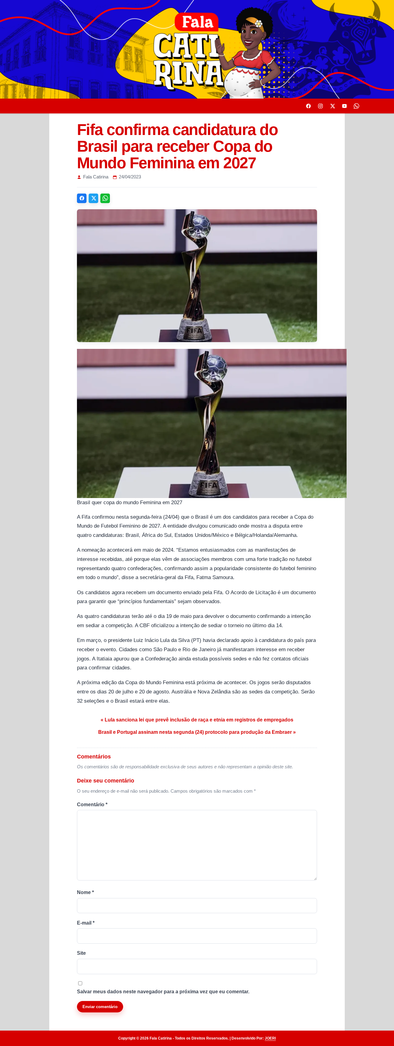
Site (81, 953)
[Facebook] (308, 106)
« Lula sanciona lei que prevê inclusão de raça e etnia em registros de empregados (197, 719)
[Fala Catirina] (197, 49)
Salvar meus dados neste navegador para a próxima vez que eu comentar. (163, 991)
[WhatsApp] (105, 198)
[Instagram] (320, 106)
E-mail (85, 922)
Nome (85, 892)
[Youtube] (344, 106)
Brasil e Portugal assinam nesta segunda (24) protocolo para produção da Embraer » (197, 732)
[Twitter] (332, 106)
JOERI (270, 1038)
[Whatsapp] (356, 106)
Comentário (92, 804)
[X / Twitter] (93, 198)
